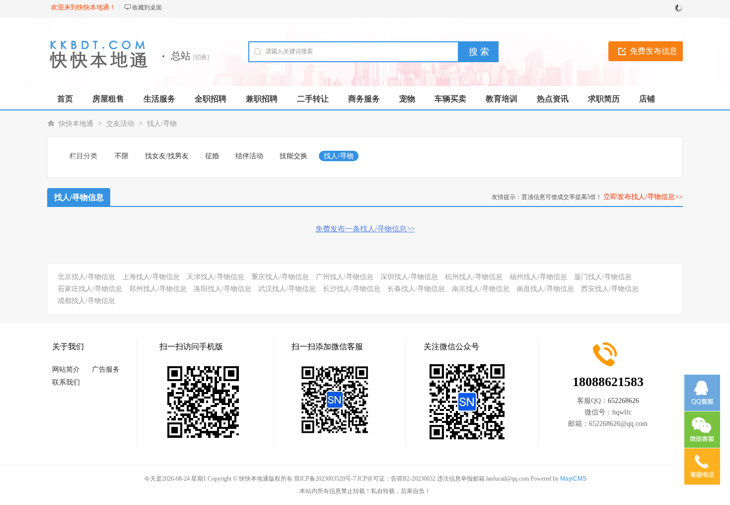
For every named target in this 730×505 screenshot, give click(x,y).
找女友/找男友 (167, 156)
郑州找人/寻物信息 (158, 289)
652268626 (623, 400)
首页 (65, 99)
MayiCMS (573, 478)
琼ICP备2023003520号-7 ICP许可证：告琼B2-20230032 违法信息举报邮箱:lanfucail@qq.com (411, 478)
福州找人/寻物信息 (538, 277)
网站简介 (66, 369)
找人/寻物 (162, 123)
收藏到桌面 (147, 7)
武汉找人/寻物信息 (287, 289)
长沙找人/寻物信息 (351, 289)
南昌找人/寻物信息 (545, 289)
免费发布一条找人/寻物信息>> (365, 229)
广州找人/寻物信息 (344, 277)
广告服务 (106, 369)
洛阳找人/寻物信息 (222, 289)
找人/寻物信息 (79, 197)
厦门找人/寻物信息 (603, 277)
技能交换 (293, 156)
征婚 (212, 156)
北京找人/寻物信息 (86, 277)
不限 (122, 156)
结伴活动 (249, 156)
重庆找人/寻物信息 (280, 277)
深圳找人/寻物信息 (409, 277)
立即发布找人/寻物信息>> (643, 197)
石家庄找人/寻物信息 (90, 289)
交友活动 (120, 123)
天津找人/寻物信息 (215, 277)
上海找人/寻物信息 (151, 277)
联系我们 (66, 382)
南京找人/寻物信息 (481, 289)
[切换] (201, 57)
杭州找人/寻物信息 (474, 277)
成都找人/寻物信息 (86, 300)
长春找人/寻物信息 (416, 289)
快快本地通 (76, 123)
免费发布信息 (653, 51)
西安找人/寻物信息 (610, 289)
